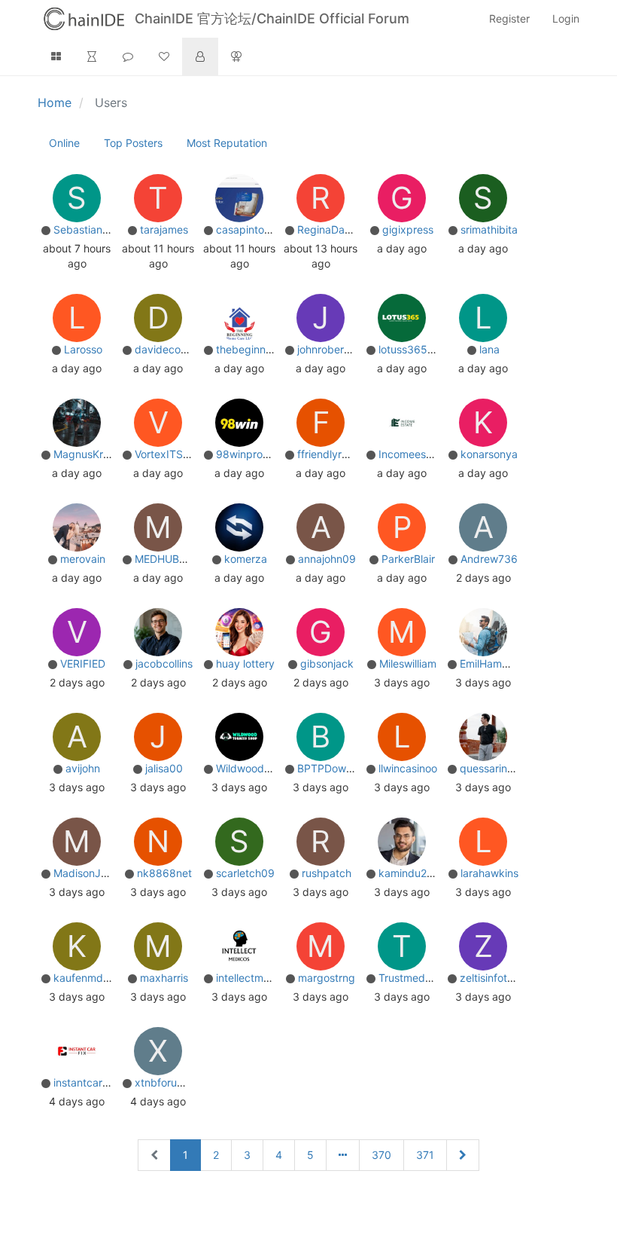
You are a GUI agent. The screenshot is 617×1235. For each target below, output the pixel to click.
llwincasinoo (407, 768)
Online (64, 142)
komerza (245, 558)
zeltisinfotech (492, 977)
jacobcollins (164, 663)
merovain (82, 558)
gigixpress (407, 229)
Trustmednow (411, 977)
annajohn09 (327, 558)
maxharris (164, 977)
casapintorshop (254, 229)
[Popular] (164, 56)
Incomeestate (411, 454)
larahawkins (489, 873)
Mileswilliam (407, 663)
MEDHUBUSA (167, 558)
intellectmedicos (256, 977)
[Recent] (92, 56)
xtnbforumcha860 (179, 1082)
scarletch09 (245, 873)
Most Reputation (227, 142)
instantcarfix (83, 1082)
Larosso (83, 349)
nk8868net (164, 873)
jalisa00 (164, 768)
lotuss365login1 (416, 349)
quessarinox (489, 768)
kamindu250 (409, 873)
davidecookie (168, 349)
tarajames (164, 229)
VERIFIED (82, 663)
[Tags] (128, 56)
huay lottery (245, 663)
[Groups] (236, 56)
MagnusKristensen (98, 454)
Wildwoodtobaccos (263, 768)
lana (489, 349)
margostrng (326, 977)
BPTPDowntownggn (346, 768)
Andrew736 (489, 558)
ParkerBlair (408, 558)
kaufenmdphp (88, 977)
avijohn (82, 768)
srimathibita (489, 229)
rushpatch (326, 873)
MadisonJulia (85, 873)
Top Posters (133, 142)
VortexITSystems (176, 454)
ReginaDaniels (331, 229)
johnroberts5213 (337, 349)
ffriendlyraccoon (337, 454)
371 (425, 1154)
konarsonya (489, 454)
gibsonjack (327, 663)
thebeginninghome (262, 349)
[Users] (200, 56)
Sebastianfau (85, 229)
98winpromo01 (253, 454)
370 (381, 1154)
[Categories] (56, 56)
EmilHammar (490, 663)
